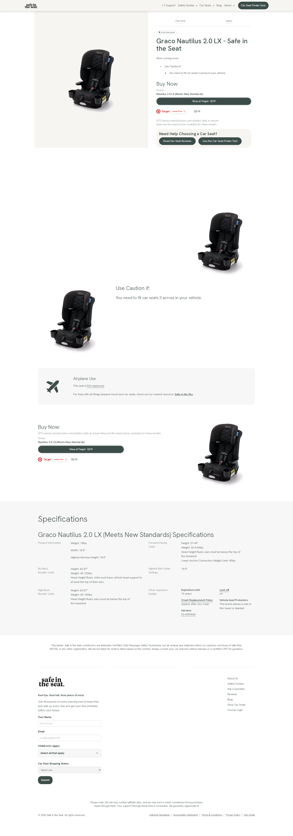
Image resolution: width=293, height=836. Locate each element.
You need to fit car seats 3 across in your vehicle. (197, 73)
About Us (232, 678)
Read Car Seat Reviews (177, 141)
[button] (187, 5)
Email (41, 731)
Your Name (44, 717)
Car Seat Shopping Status (53, 763)
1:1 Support (168, 5)
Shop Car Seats (236, 704)
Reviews (232, 694)
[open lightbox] (91, 79)
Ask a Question (236, 689)
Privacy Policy (233, 814)
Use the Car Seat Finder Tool (220, 141)
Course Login (235, 710)
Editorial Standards (160, 814)
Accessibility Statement (185, 814)
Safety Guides (186, 5)
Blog (219, 5)
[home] (31, 6)
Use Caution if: (172, 66)
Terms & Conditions (212, 814)
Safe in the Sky (184, 394)
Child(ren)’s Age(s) (49, 746)
